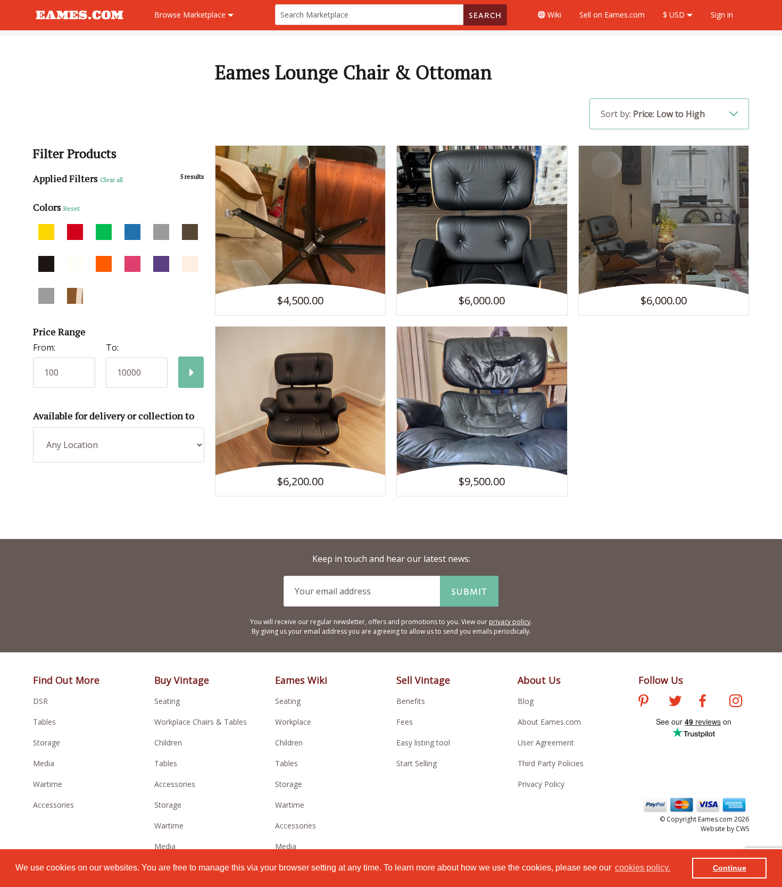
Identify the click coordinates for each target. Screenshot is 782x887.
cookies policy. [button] (642, 867)
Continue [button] (729, 868)
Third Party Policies (551, 763)
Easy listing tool (423, 742)
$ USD (675, 15)
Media (43, 763)
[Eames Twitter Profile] (675, 702)
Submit (469, 591)
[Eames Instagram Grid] (735, 702)
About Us (539, 680)
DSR (40, 701)
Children (168, 742)
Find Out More (66, 680)
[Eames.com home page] (79, 24)
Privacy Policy (541, 784)
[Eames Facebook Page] (702, 702)
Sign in (722, 15)
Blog (526, 701)
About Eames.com (549, 722)
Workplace (293, 722)
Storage (46, 742)
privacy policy (509, 621)
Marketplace (191, 15)
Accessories (53, 805)
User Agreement (546, 742)
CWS (742, 828)
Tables (44, 722)
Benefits (410, 701)
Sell (612, 15)
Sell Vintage (423, 680)
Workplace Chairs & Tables (200, 722)
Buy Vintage (181, 680)
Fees (404, 722)
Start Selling (416, 763)
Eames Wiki (301, 680)
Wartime (47, 784)
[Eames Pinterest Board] (643, 702)
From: (44, 347)
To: (112, 347)
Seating (167, 701)
